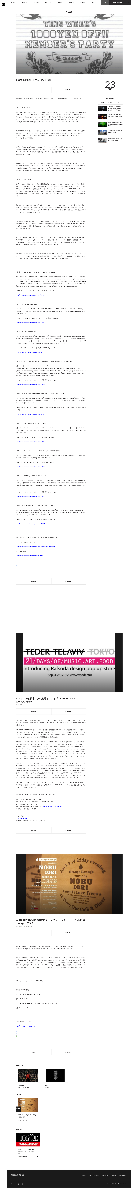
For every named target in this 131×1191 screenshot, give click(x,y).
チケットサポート (123, 1175)
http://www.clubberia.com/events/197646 (30, 414)
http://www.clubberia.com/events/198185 (30, 524)
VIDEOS (71, 2)
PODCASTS (83, 2)
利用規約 (83, 1175)
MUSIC (60, 2)
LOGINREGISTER (117, 2)
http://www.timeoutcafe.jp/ (26, 1026)
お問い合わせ (105, 1175)
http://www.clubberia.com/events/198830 (30, 385)
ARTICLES (48, 2)
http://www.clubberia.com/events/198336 (30, 442)
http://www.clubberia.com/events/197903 (30, 323)
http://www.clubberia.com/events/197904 (30, 295)
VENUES (36, 2)
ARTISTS (94, 2)
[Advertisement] (69, 613)
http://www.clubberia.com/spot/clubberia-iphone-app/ (36, 546)
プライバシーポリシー (94, 1175)
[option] (102, 102)
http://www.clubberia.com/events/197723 (30, 352)
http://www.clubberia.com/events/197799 (30, 467)
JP (105, 2)
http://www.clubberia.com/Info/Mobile (29, 556)
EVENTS (24, 2)
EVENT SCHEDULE (22, 1156)
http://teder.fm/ (21, 818)
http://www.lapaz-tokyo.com (53, 806)
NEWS (13, 2)
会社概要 (114, 1175)
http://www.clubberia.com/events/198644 (31, 496)
